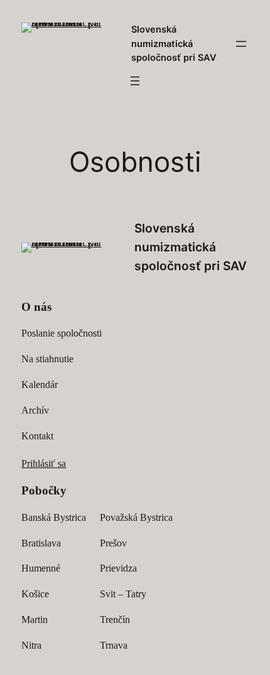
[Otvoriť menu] (241, 43)
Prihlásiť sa (43, 463)
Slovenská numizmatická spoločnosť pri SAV (174, 43)
